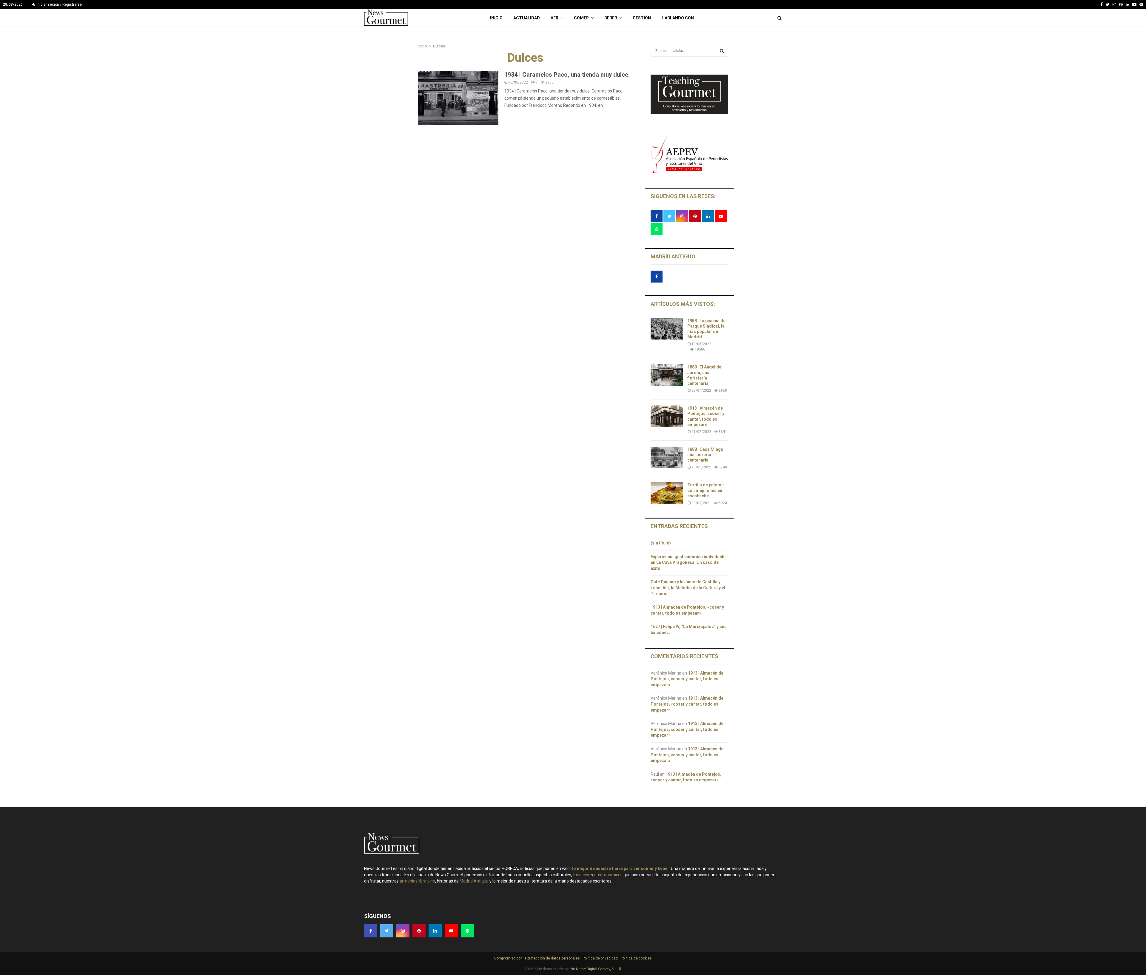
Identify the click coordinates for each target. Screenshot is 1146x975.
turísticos (581, 874)
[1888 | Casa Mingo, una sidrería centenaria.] (667, 457)
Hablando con (678, 18)
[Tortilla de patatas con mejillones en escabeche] (667, 493)
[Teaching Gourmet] (689, 112)
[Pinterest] (1121, 4)
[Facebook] (1101, 4)
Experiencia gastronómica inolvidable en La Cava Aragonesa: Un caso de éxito (688, 562)
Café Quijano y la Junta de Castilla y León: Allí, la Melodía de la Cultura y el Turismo (688, 587)
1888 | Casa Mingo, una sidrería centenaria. (706, 454)
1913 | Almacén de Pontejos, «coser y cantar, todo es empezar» (687, 679)
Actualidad (526, 18)
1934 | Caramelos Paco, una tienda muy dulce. (567, 74)
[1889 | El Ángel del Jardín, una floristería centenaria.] (667, 375)
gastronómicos (608, 874)
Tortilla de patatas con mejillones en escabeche (705, 490)
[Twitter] (1108, 4)
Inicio (496, 18)
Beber (610, 18)
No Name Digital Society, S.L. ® (596, 969)
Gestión (642, 18)
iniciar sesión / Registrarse (59, 4)
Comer (581, 18)
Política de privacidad (601, 958)
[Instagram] (1114, 4)
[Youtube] (1134, 4)
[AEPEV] (689, 172)
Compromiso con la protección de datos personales (537, 958)
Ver (554, 18)
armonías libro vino (417, 881)
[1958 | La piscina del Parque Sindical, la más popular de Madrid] (667, 329)
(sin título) (661, 543)
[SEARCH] (721, 51)
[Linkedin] (1127, 4)
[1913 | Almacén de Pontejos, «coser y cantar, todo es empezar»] (667, 416)
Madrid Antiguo (474, 881)
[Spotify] (1141, 4)
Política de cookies (636, 958)
